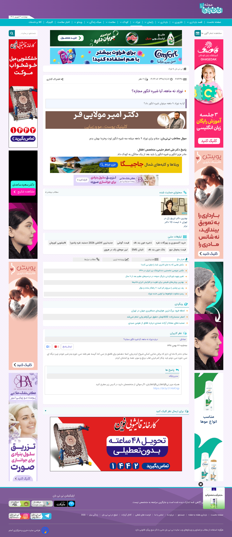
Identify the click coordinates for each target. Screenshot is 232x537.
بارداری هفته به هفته (197, 515)
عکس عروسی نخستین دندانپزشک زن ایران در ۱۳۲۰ (161, 270)
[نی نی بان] (211, 8)
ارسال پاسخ (67, 346)
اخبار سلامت (63, 22)
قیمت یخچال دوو (177, 250)
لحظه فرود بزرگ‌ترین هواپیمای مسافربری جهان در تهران (158, 311)
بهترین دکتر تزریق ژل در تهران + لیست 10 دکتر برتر (175, 222)
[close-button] (200, 484)
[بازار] (19, 504)
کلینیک (49, 22)
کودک (125, 22)
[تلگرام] (40, 519)
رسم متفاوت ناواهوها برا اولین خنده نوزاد (166, 294)
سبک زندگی (95, 22)
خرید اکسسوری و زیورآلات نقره (171, 243)
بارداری (164, 22)
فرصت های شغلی (143, 515)
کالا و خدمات (35, 22)
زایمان (150, 22)
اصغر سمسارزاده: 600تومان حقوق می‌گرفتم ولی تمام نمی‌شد (156, 317)
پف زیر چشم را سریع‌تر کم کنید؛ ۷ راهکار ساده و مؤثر (161, 288)
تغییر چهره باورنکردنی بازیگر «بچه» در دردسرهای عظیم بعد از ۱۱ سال (154, 276)
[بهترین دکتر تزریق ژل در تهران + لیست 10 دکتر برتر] (174, 206)
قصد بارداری (196, 22)
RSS (83, 515)
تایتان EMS (138, 250)
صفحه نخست (214, 22)
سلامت (111, 22)
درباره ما (170, 515)
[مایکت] (64, 504)
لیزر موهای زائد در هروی (116, 250)
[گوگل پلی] (42, 504)
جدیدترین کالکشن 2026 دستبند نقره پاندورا (91, 243)
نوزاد (137, 22)
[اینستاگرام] (19, 519)
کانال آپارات (126, 515)
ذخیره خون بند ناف (142, 243)
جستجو (181, 515)
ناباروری (179, 22)
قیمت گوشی (123, 243)
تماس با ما (158, 515)
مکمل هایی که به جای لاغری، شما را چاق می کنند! (162, 265)
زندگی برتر (93, 515)
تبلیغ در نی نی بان (110, 515)
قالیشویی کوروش (57, 243)
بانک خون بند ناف (156, 250)
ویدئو (79, 22)
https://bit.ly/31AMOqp (166, 388)
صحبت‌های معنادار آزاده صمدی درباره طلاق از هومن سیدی (156, 323)
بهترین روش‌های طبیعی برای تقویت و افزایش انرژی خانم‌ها (158, 282)
